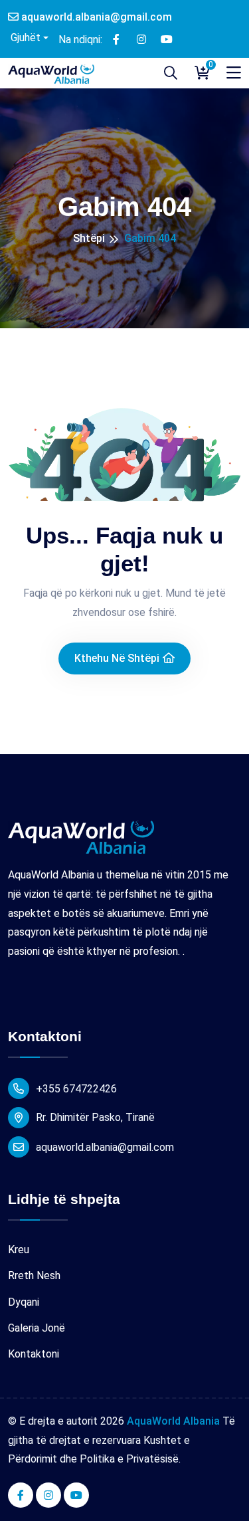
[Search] (170, 73)
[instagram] (141, 38)
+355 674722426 (76, 1088)
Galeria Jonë (36, 1328)
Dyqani (23, 1302)
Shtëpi (89, 238)
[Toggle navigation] (233, 73)
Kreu (18, 1249)
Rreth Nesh (34, 1275)
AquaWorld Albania (173, 1421)
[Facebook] (116, 38)
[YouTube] (166, 38)
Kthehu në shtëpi (116, 658)
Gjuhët (24, 37)
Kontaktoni (33, 1354)
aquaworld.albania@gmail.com (95, 17)
